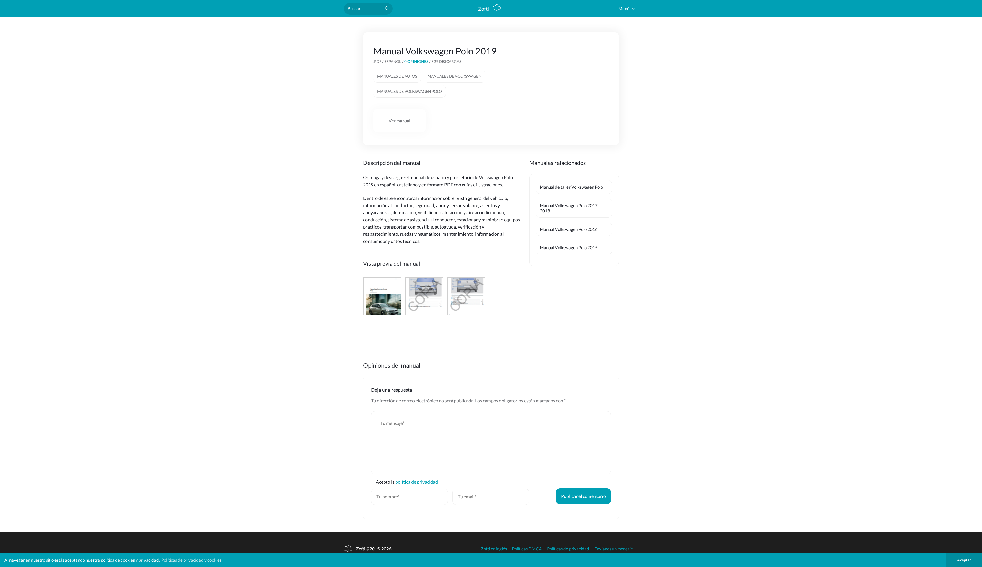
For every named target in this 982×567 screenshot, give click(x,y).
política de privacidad (416, 482)
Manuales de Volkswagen (454, 76)
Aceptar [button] (964, 560)
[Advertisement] (570, 77)
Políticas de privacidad (568, 548)
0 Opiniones (416, 61)
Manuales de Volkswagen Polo (409, 91)
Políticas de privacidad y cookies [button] (191, 560)
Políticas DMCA (527, 548)
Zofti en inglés (494, 548)
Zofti (484, 9)
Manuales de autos (397, 76)
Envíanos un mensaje (613, 548)
